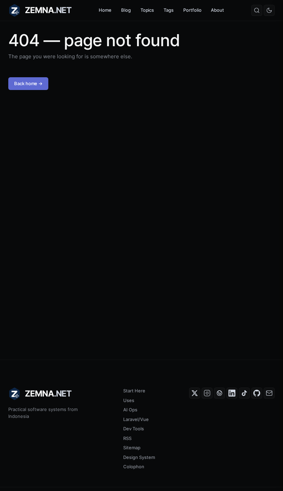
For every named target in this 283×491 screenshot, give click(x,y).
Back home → (28, 83)
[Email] (269, 393)
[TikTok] (244, 393)
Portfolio (192, 10)
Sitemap (131, 447)
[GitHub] (256, 393)
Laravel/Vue (136, 419)
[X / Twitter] (194, 393)
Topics (147, 10)
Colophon (133, 466)
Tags (169, 10)
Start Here (134, 390)
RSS (127, 438)
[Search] (256, 10)
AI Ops (130, 409)
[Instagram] (207, 393)
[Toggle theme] (269, 10)
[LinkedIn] (231, 393)
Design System (139, 457)
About (217, 10)
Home (105, 10)
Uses (128, 400)
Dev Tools (133, 428)
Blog (126, 10)
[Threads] (219, 393)
